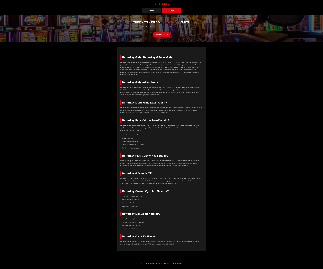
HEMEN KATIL (161, 34)
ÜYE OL (171, 10)
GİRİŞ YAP (151, 10)
